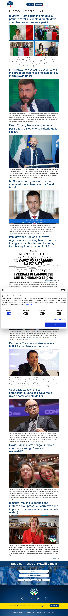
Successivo (54, 559)
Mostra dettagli (58, 319)
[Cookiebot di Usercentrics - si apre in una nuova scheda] (59, 290)
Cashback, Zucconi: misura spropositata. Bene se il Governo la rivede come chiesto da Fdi (31, 393)
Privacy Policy (40, 612)
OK (55, 325)
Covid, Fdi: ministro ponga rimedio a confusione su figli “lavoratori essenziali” (31, 448)
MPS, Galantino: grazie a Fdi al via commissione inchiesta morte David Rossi (31, 184)
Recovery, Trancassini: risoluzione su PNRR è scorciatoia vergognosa (32, 345)
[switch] (25, 313)
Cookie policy (51, 612)
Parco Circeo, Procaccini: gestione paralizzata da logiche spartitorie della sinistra (33, 128)
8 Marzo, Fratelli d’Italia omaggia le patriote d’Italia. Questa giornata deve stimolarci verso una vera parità (32, 19)
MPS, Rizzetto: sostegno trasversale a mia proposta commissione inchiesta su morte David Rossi (34, 73)
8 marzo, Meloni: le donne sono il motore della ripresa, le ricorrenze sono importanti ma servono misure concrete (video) (33, 507)
